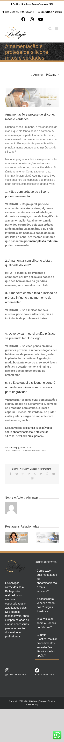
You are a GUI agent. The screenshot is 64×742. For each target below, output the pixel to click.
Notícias (16, 451)
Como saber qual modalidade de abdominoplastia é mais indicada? (47, 581)
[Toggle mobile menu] (57, 28)
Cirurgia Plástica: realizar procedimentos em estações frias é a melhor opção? (47, 645)
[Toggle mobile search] (50, 28)
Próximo (51, 74)
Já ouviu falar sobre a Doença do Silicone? (46, 623)
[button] (7, 537)
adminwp (13, 447)
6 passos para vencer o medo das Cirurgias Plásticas (46, 605)
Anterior (38, 74)
